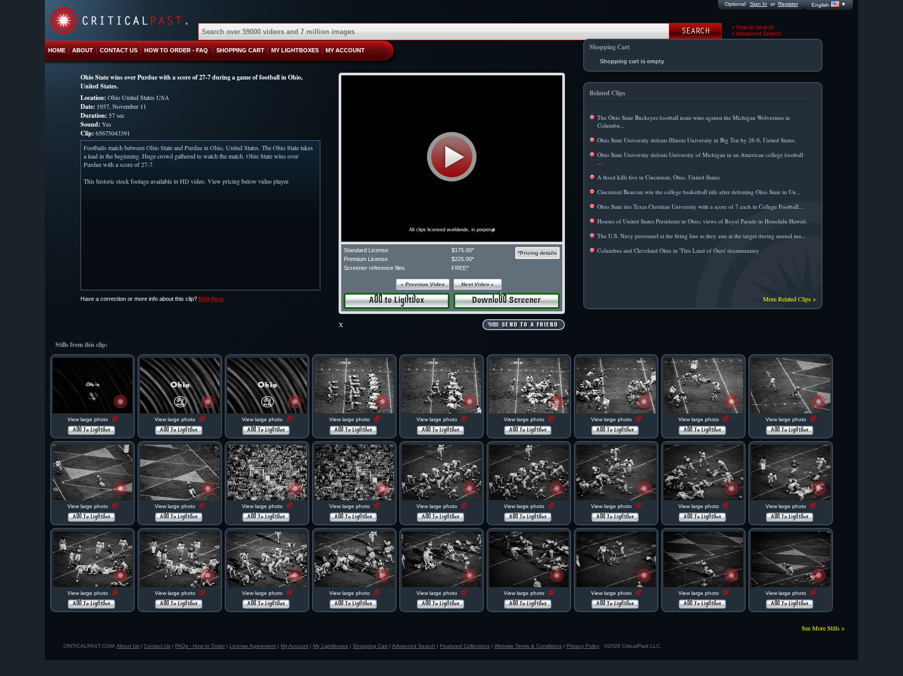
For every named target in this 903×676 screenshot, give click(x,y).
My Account (294, 646)
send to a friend (530, 325)
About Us (128, 646)
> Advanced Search (756, 33)
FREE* (460, 268)
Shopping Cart (370, 646)
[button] (451, 156)
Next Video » (477, 284)
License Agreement (252, 646)
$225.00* (463, 259)
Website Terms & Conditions (528, 646)
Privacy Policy (582, 646)
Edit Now (211, 299)
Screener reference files (374, 268)
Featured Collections (465, 646)
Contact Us (157, 646)
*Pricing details (537, 253)
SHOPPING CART (240, 50)
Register (788, 4)
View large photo (88, 419)
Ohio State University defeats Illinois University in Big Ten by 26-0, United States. (696, 140)
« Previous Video (423, 284)
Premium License (366, 259)
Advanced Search (413, 646)
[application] (451, 158)
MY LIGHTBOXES (295, 50)
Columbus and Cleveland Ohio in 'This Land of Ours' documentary (678, 250)
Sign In (758, 4)
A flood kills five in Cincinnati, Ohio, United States (658, 177)
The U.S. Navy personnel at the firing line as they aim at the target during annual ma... (701, 236)
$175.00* (463, 250)
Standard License (366, 250)
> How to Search (753, 27)
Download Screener (506, 301)
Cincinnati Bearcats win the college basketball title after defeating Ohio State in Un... (699, 192)
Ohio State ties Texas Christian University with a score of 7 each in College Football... (700, 206)
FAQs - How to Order (200, 646)
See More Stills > (823, 628)
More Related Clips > (789, 299)
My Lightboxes (330, 646)
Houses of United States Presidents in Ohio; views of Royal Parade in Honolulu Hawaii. (702, 221)
